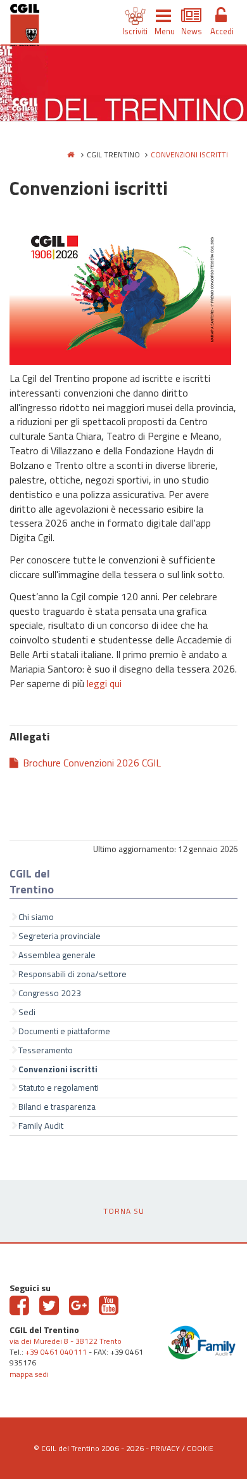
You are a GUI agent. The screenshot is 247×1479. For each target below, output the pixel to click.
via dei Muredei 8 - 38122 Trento (66, 1341)
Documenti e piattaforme (64, 1031)
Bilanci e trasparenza (57, 1106)
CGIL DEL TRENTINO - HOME (24, 27)
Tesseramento (45, 1050)
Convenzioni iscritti (58, 1069)
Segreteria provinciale (59, 936)
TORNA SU (123, 1211)
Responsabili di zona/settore (72, 974)
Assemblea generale (57, 955)
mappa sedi (29, 1374)
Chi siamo (36, 916)
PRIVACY (165, 1448)
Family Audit (40, 1125)
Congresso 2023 (49, 993)
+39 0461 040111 (56, 1352)
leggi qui (104, 683)
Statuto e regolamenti (58, 1087)
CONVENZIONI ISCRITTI (189, 154)
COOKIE (200, 1448)
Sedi (26, 1012)
